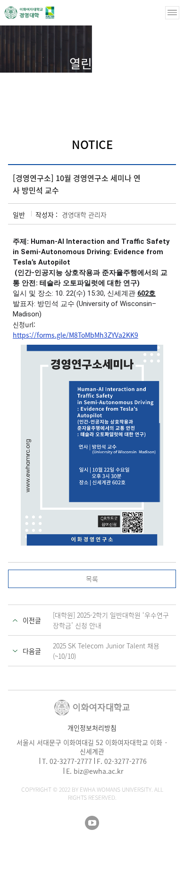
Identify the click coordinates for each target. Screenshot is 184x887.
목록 (92, 578)
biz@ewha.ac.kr (98, 771)
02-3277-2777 (71, 761)
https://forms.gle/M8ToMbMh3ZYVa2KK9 (75, 335)
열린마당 (84, 79)
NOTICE (121, 79)
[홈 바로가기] (54, 78)
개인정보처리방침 (92, 727)
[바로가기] (29, 13)
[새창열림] (92, 823)
